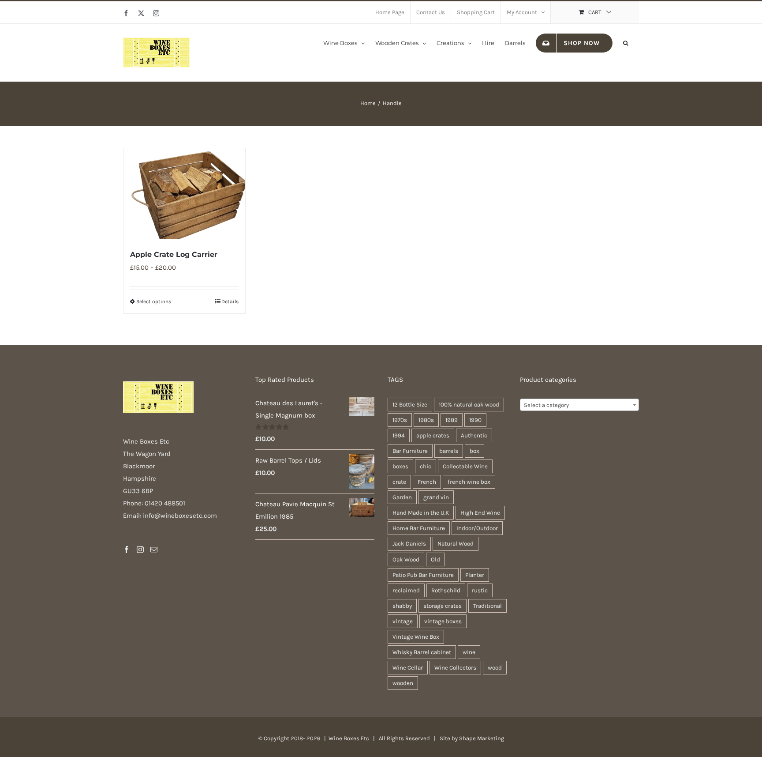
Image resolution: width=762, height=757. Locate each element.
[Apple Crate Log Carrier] (184, 194)
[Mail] (153, 549)
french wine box (469, 481)
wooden (402, 683)
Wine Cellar (407, 667)
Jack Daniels (409, 543)
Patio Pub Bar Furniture (423, 575)
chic (425, 466)
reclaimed (406, 590)
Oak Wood (405, 559)
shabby (402, 606)
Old (435, 559)
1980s (426, 420)
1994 (398, 435)
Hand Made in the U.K (420, 512)
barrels (448, 451)
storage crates (442, 606)
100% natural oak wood (469, 404)
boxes (400, 466)
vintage (402, 621)
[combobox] (579, 405)
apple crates (432, 435)
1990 (475, 420)
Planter (474, 575)
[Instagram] (140, 549)
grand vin (436, 497)
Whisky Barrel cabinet (421, 652)
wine (469, 652)
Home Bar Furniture (418, 528)
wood (495, 667)
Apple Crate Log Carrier (173, 254)
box (474, 451)
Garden (402, 497)
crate (399, 481)
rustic (480, 590)
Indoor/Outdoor (477, 528)
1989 (451, 420)
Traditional (487, 606)
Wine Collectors (455, 667)
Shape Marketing (481, 738)
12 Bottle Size (409, 404)
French (427, 481)
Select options (153, 301)
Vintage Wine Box (415, 636)
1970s (399, 420)
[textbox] (579, 405)
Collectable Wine (465, 466)
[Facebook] (126, 549)
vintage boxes (443, 621)
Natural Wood (455, 543)
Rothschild (445, 590)
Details (230, 301)
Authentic (474, 435)
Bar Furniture (410, 451)
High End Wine (480, 512)
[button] (625, 42)
